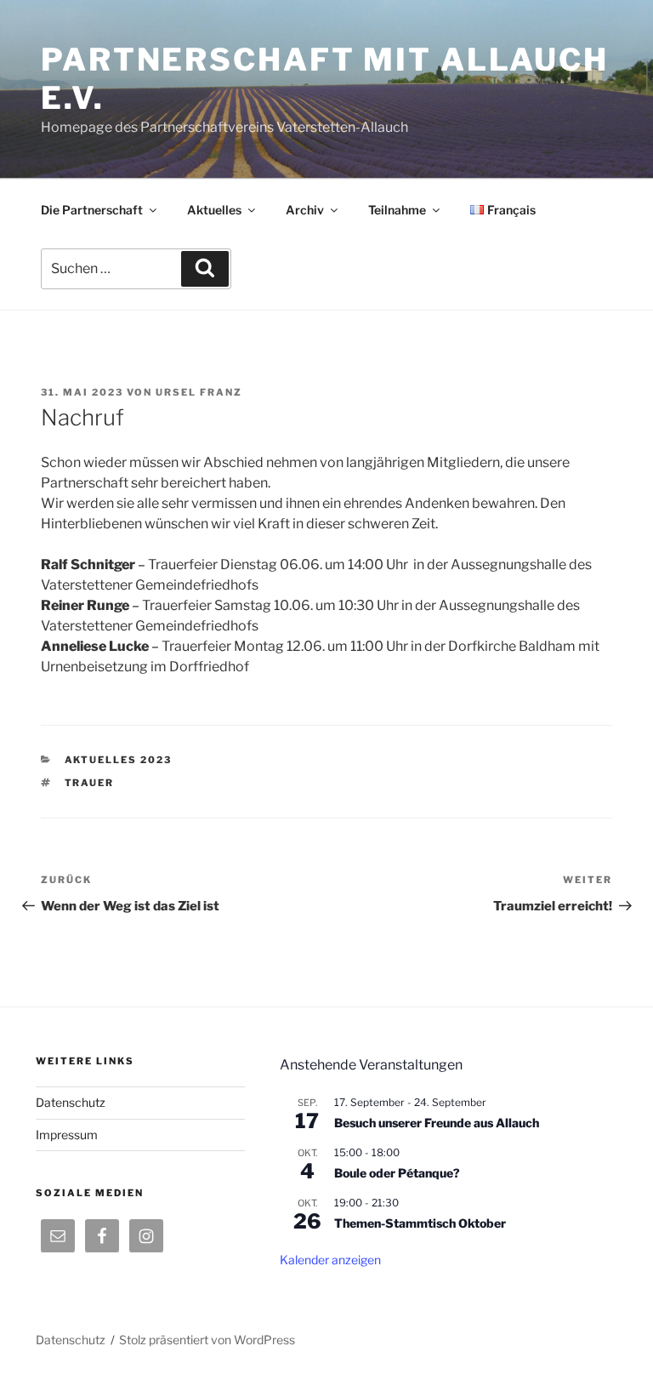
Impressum (67, 1134)
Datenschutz (70, 1102)
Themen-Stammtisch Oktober (420, 1223)
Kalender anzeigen (330, 1259)
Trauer (90, 783)
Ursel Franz (199, 392)
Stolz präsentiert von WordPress (207, 1339)
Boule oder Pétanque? (397, 1173)
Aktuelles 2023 (119, 760)
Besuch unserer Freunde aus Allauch (436, 1122)
